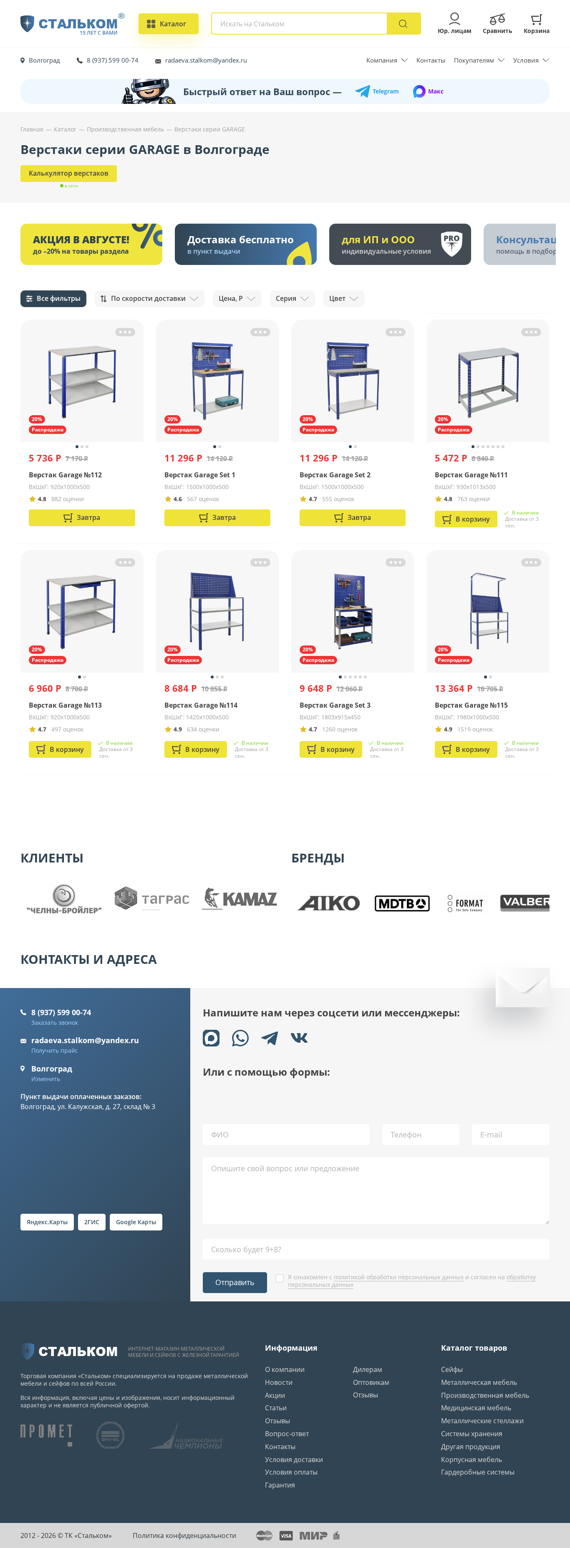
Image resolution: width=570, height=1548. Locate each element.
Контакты (431, 60)
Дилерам (367, 1369)
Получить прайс (54, 1050)
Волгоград (44, 60)
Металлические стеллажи (482, 1420)
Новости (279, 1382)
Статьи (276, 1407)
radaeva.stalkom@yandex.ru (206, 60)
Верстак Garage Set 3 (335, 705)
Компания (381, 60)
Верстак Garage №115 (471, 705)
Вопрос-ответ (287, 1433)
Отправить (235, 1282)
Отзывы (277, 1420)
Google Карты (136, 1222)
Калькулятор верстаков (68, 173)
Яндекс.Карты (47, 1222)
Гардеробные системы (478, 1472)
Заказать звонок (54, 1022)
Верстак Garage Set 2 (335, 474)
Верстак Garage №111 (471, 474)
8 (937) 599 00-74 (113, 60)
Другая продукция (470, 1446)
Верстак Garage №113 (65, 705)
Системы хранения (471, 1433)
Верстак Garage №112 (65, 474)
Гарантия (280, 1485)
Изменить (45, 1079)
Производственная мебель (485, 1395)
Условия (526, 60)
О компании (285, 1369)
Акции (275, 1395)
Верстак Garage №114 (200, 705)
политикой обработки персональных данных (399, 1277)
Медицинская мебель (476, 1407)
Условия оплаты (291, 1472)
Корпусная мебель (471, 1459)
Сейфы (452, 1369)
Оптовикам (371, 1382)
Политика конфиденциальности (184, 1535)
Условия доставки (294, 1459)
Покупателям (474, 60)
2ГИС (91, 1222)
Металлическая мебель (479, 1382)
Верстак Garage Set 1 (199, 474)
